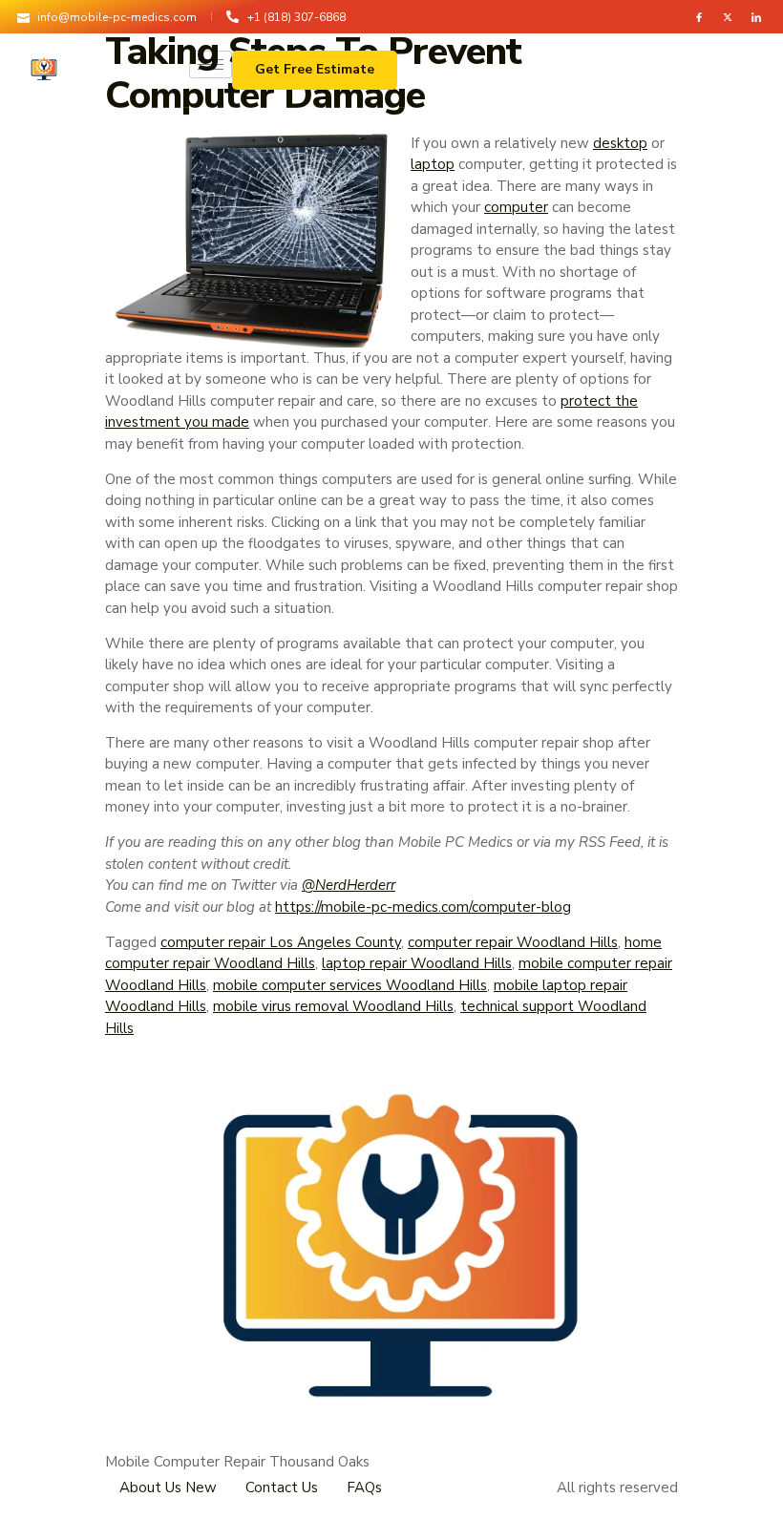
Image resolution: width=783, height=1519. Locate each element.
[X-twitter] (727, 17)
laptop (433, 164)
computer (516, 207)
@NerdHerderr (348, 885)
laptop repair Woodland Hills (417, 963)
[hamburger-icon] (210, 64)
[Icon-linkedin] (756, 17)
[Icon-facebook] (699, 17)
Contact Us (281, 1487)
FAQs (364, 1487)
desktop (620, 143)
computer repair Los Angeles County (280, 942)
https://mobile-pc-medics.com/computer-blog (423, 907)
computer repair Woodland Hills (513, 942)
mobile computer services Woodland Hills (350, 985)
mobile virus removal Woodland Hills (333, 1006)
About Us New (168, 1487)
